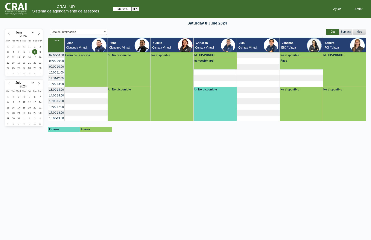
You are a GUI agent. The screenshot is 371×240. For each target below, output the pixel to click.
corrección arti (204, 60)
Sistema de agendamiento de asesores (65, 11)
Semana (346, 31)
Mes (359, 31)
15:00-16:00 (56, 101)
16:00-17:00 (56, 107)
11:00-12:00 (56, 78)
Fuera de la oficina (77, 55)
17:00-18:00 (56, 112)
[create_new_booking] (258, 55)
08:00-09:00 (56, 61)
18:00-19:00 (56, 118)
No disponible (121, 55)
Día (332, 31)
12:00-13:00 (56, 84)
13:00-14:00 (56, 89)
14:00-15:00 (56, 95)
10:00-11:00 (56, 72)
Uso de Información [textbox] (64, 32)
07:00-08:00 (56, 55)
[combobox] (78, 32)
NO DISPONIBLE (205, 55)
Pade (283, 60)
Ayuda (337, 9)
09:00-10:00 (56, 66)
